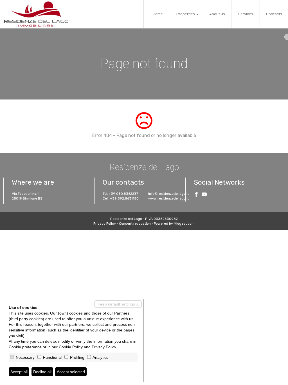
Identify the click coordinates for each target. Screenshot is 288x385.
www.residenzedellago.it (168, 198)
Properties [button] (186, 14)
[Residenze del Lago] (36, 14)
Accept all (19, 371)
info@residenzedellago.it (168, 194)
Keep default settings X (118, 304)
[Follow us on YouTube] (204, 195)
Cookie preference (25, 347)
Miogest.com (184, 223)
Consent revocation (135, 223)
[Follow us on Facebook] (196, 195)
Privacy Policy (104, 223)
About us (217, 14)
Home (158, 14)
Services (245, 14)
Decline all (42, 371)
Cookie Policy (71, 347)
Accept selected (71, 371)
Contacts (274, 14)
